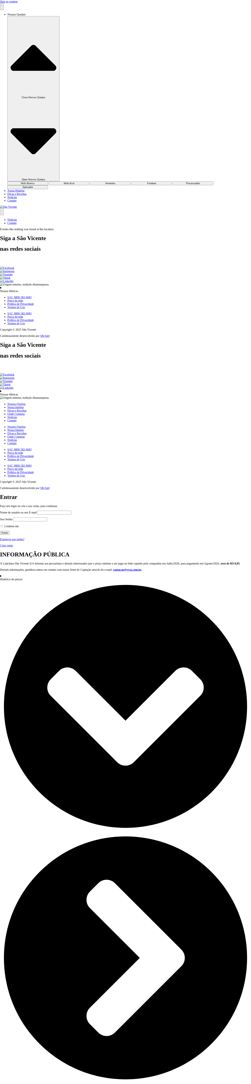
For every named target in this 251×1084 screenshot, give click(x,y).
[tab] (27, 183)
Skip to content (8, 1)
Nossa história (15, 407)
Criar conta (6, 545)
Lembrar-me (11, 526)
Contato (12, 420)
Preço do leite (15, 300)
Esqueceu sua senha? (12, 539)
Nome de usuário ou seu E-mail (18, 512)
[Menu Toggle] (2, 6)
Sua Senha (6, 519)
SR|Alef (45, 335)
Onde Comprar (16, 413)
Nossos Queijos (16, 404)
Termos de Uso (16, 307)
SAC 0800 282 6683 (19, 297)
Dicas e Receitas (16, 410)
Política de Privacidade (20, 303)
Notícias (12, 417)
